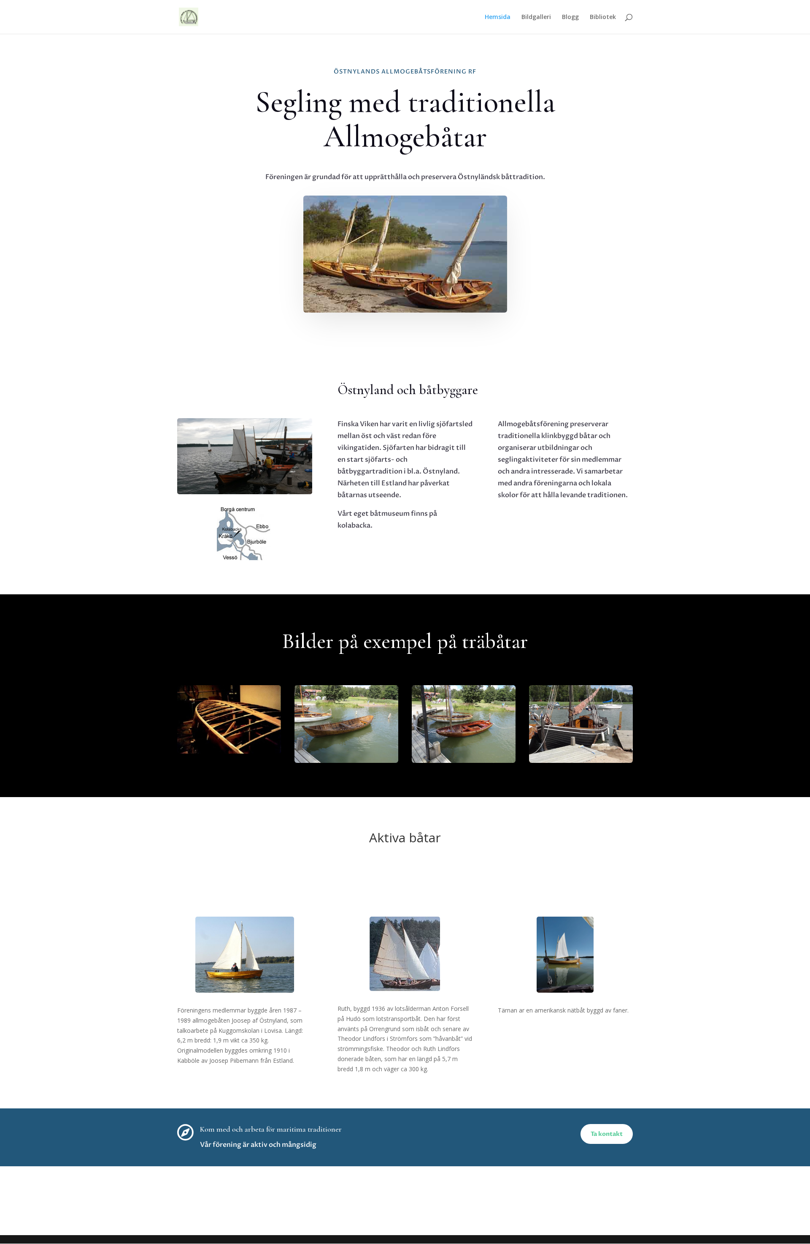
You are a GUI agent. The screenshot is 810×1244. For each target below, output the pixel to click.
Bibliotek (603, 17)
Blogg (570, 17)
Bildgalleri (536, 17)
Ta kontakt (607, 1134)
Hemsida (497, 17)
